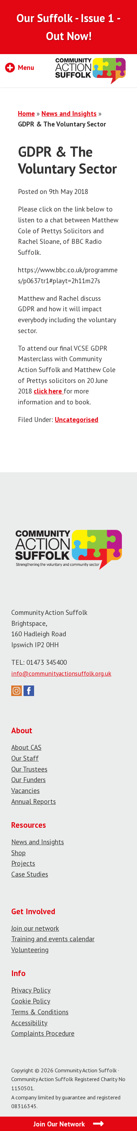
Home (26, 113)
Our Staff (25, 758)
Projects (23, 863)
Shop (18, 852)
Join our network (35, 928)
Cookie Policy (30, 1000)
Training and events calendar (52, 938)
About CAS (26, 747)
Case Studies (29, 874)
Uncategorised (76, 419)
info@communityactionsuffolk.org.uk (61, 673)
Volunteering (29, 949)
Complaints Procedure (42, 1033)
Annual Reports (33, 801)
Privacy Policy (31, 990)
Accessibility (29, 1022)
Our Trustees (29, 769)
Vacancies (25, 790)
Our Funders (28, 779)
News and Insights (69, 113)
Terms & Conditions (39, 1011)
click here (49, 390)
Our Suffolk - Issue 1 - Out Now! (69, 27)
